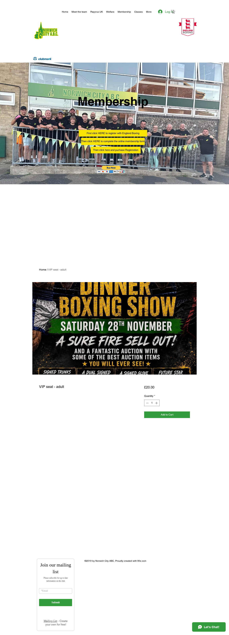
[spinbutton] (152, 403)
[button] (173, 11)
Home (42, 269)
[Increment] (157, 403)
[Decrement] (147, 403)
